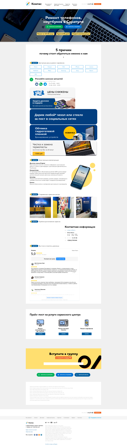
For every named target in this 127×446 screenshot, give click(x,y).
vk (34, 435)
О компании (66, 5)
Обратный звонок (83, 374)
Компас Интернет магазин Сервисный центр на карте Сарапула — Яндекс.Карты (55, 299)
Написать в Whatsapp (55, 26)
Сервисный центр (58, 4)
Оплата (48, 5)
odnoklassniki (39, 435)
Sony (77, 70)
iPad (63, 67)
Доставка (56, 5)
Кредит (75, 5)
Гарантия (67, 4)
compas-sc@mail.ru (71, 230)
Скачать (40, 333)
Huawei (50, 67)
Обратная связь (29, 431)
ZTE (36, 74)
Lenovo (91, 67)
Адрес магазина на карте (31, 429)
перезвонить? (97, 4)
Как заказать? (48, 4)
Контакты (74, 4)
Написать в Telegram (74, 26)
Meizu (49, 70)
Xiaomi (91, 70)
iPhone (77, 67)
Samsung (63, 70)
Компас (36, 4)
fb (37, 435)
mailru (41, 435)
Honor (35, 67)
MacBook (35, 70)
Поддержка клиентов (96, 417)
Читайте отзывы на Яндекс (51, 444)
